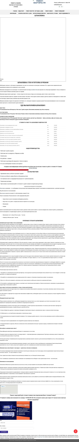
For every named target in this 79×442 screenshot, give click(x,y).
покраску (3, 193)
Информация (13, 13)
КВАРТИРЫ (2, 108)
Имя (1, 420)
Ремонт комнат (49, 11)
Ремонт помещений (59, 11)
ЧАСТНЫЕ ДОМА (4, 112)
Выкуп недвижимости (64, 13)
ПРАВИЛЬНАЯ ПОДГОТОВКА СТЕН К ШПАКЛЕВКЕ (11, 222)
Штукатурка (2, 188)
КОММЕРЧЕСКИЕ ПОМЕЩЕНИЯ (7, 116)
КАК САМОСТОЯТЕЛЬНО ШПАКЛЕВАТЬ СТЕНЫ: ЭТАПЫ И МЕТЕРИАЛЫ (16, 287)
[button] (33, 108)
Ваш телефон (2, 425)
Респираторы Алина (41, 436)
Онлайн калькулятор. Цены (25, 13)
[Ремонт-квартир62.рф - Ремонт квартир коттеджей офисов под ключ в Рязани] (39, 5)
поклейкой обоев (34, 89)
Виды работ (21, 11)
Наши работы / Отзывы (52, 13)
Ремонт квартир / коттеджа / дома (34, 11)
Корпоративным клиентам (39, 13)
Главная (15, 11)
